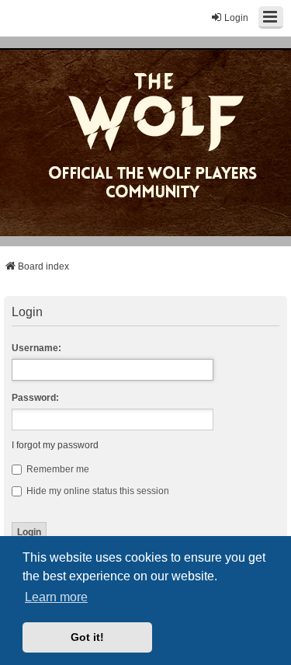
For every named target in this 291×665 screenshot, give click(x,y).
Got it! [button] (87, 637)
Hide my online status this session (96, 491)
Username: (36, 348)
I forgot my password (55, 445)
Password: (35, 397)
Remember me (56, 469)
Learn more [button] (56, 597)
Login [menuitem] (236, 17)
